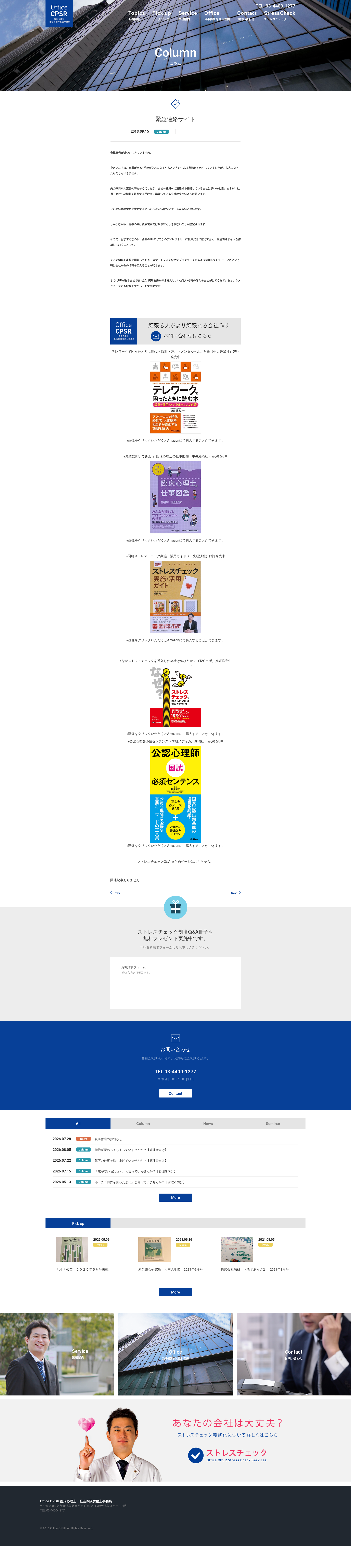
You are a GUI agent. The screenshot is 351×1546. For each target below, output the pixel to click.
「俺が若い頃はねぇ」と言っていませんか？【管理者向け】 (136, 1171)
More (175, 1197)
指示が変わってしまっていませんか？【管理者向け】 (131, 1149)
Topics (136, 15)
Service (188, 15)
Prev (117, 893)
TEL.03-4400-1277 (52, 1510)
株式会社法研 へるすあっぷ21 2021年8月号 (255, 1269)
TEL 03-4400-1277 (175, 1072)
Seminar (273, 1123)
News (208, 1123)
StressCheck (279, 15)
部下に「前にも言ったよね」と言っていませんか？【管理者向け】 (140, 1182)
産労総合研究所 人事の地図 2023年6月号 (170, 1269)
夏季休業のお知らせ (108, 1139)
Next (234, 893)
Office (217, 15)
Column (162, 131)
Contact (247, 15)
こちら (199, 861)
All (78, 1123)
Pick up (161, 15)
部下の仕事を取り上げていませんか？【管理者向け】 (131, 1160)
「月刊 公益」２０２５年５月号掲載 (82, 1269)
